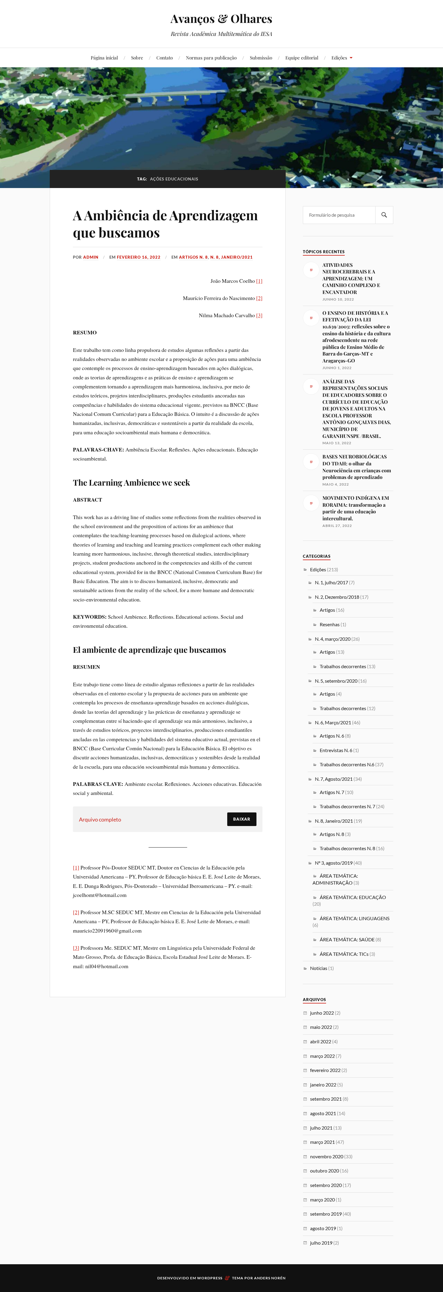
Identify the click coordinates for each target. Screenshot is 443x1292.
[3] (259, 315)
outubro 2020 (324, 1170)
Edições (339, 57)
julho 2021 (321, 1128)
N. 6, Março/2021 (333, 722)
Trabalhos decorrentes (343, 666)
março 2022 (322, 1056)
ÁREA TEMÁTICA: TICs (344, 954)
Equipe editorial (301, 57)
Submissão (261, 57)
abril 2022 (320, 1041)
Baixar (241, 819)
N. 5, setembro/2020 (336, 681)
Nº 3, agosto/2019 (334, 863)
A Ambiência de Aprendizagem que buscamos (165, 223)
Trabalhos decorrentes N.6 (347, 764)
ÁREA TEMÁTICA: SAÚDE (347, 939)
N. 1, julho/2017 (331, 582)
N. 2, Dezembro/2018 (337, 597)
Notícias (318, 968)
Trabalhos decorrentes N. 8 (347, 848)
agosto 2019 (323, 1228)
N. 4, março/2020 (332, 639)
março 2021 (322, 1142)
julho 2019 (321, 1243)
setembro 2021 (326, 1099)
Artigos (327, 610)
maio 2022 (321, 1027)
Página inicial (104, 57)
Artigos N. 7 (332, 792)
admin (91, 257)
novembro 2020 (326, 1156)
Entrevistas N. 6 (336, 750)
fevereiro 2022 (325, 1070)
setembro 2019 (326, 1214)
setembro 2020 (326, 1185)
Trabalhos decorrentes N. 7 (347, 806)
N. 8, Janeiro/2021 (231, 257)
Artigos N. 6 (332, 736)
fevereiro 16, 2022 (139, 257)
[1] (259, 280)
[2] (259, 297)
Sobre (137, 57)
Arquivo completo (100, 819)
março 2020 (322, 1199)
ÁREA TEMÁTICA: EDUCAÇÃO (353, 897)
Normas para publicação (211, 57)
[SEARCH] (384, 215)
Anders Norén (270, 1278)
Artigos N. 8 (193, 257)
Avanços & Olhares (221, 18)
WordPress (209, 1278)
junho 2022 (322, 1013)
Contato (164, 57)
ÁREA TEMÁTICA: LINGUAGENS (354, 918)
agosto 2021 (323, 1113)
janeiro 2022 (323, 1084)
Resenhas (330, 624)
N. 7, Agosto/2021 (334, 779)
